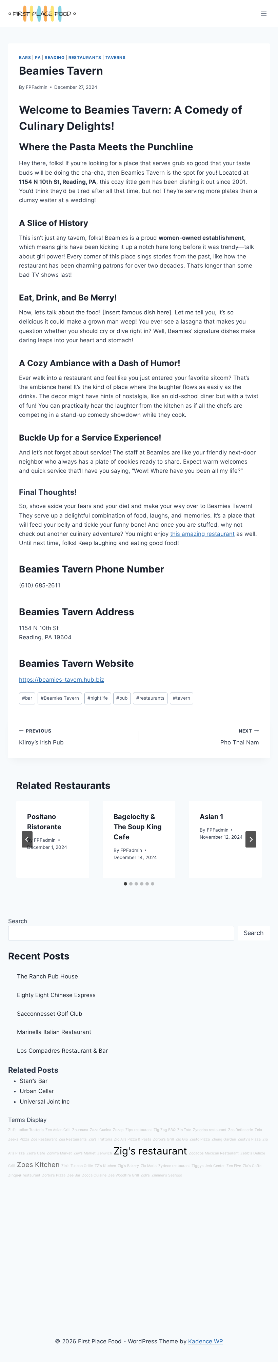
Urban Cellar (37, 1091)
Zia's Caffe (252, 1166)
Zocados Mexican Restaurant (214, 1153)
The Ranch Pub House (47, 976)
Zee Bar (73, 1175)
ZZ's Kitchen (105, 1166)
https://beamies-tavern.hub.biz (61, 679)
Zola (258, 1130)
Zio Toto (184, 1130)
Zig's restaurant (150, 1151)
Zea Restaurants (73, 1139)
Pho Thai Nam (239, 737)
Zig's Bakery (128, 1166)
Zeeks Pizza (18, 1139)
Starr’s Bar (33, 1080)
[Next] (250, 839)
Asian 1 (211, 817)
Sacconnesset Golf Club (49, 1013)
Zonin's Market (59, 1153)
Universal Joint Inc (45, 1101)
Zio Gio (182, 1139)
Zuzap (118, 1130)
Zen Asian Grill (58, 1130)
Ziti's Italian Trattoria (26, 1130)
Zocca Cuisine (94, 1175)
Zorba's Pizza (53, 1175)
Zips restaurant (138, 1130)
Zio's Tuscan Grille (77, 1166)
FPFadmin (36, 87)
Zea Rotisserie (240, 1130)
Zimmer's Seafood (167, 1175)
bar (27, 698)
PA (38, 57)
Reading (54, 57)
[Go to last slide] (27, 839)
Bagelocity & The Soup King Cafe (138, 827)
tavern (181, 698)
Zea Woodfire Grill (123, 1175)
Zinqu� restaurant (24, 1175)
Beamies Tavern (60, 698)
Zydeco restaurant (174, 1166)
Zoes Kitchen (38, 1165)
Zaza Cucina (100, 1130)
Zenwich (104, 1153)
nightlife (97, 698)
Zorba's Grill (163, 1139)
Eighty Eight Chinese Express (56, 995)
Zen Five (233, 1166)
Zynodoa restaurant (209, 1130)
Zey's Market (85, 1153)
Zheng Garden (224, 1139)
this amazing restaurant (202, 533)
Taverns (115, 57)
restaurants (150, 698)
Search (17, 921)
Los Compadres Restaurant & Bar (62, 1050)
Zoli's (145, 1175)
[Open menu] (263, 13)
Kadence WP (205, 1341)
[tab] (125, 884)
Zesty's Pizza (249, 1139)
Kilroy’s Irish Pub (41, 737)
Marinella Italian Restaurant (54, 1032)
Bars (25, 57)
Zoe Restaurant (44, 1139)
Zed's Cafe (35, 1153)
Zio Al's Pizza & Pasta (132, 1139)
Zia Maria (149, 1166)
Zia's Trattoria (100, 1139)
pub (121, 698)
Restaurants (84, 57)
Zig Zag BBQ (165, 1130)
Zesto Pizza (200, 1139)
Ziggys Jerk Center (208, 1166)
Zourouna (80, 1130)
